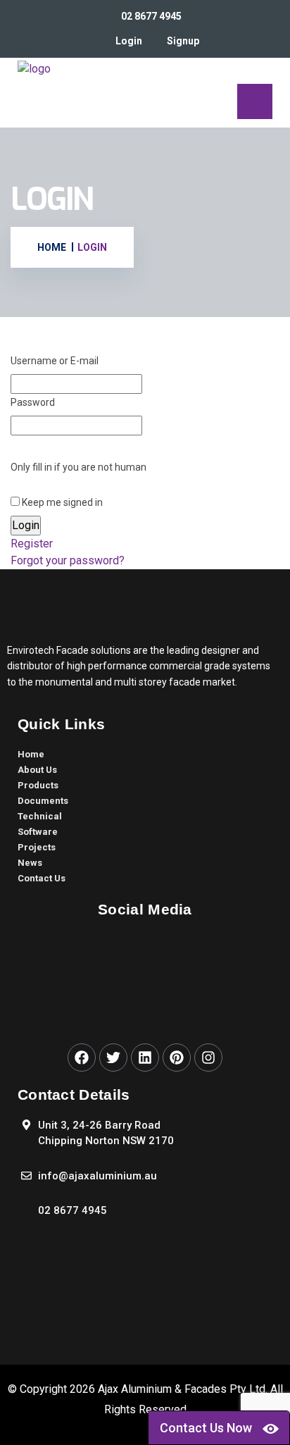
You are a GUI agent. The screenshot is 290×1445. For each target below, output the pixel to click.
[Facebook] (82, 1057)
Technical (40, 816)
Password (33, 402)
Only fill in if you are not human (78, 467)
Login (128, 40)
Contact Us (41, 878)
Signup (183, 40)
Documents (43, 800)
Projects (37, 847)
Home (31, 754)
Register (32, 543)
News (30, 862)
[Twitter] (113, 1057)
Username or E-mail (55, 360)
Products (38, 785)
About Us (37, 769)
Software (38, 831)
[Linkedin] (145, 1057)
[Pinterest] (177, 1057)
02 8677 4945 (151, 16)
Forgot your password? (68, 560)
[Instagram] (208, 1057)
